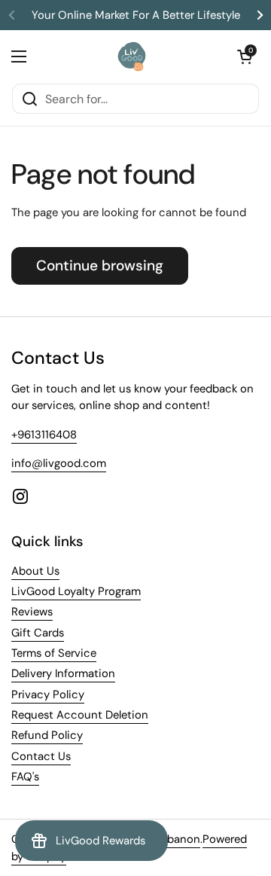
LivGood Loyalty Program (76, 591)
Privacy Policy (47, 694)
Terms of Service (53, 653)
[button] (245, 56)
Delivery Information (63, 673)
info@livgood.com (58, 463)
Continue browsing (99, 265)
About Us (35, 570)
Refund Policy (47, 735)
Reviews (32, 611)
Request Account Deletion (79, 714)
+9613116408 (44, 434)
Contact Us (41, 756)
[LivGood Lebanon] (132, 56)
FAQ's (25, 776)
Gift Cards (37, 632)
